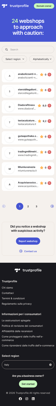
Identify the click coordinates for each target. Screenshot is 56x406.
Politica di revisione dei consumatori (22, 325)
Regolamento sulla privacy (17, 303)
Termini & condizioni (13, 298)
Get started (28, 383)
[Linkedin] (33, 398)
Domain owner (44, 6)
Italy (6, 364)
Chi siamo (7, 287)
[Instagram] (27, 398)
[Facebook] (21, 398)
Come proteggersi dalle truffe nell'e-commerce (22, 338)
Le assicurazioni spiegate (16, 320)
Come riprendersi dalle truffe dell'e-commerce (28, 345)
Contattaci (8, 292)
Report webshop (28, 241)
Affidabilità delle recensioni (17, 331)
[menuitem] (28, 287)
